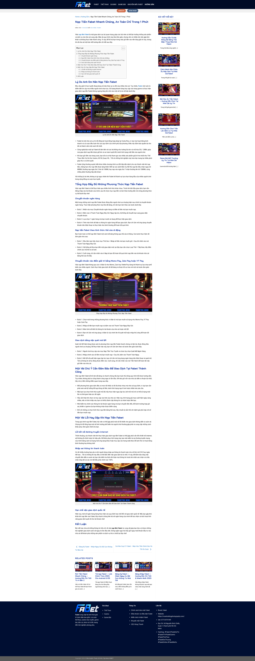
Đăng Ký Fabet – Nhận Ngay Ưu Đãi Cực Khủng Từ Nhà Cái (123, 577)
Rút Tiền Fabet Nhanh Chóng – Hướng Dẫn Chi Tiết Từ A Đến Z (83, 577)
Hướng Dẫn (149, 4)
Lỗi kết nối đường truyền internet (91, 69)
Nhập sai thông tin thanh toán (90, 71)
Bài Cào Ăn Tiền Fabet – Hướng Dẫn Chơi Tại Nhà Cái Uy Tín (169, 101)
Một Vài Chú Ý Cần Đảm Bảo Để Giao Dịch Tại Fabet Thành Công (99, 65)
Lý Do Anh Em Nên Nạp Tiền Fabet (89, 51)
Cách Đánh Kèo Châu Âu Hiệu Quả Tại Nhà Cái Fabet (169, 71)
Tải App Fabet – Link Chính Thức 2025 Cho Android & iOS (103, 576)
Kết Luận (81, 76)
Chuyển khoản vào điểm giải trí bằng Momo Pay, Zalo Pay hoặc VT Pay (103, 60)
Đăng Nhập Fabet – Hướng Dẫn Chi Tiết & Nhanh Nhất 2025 (143, 576)
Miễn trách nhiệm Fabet (139, 617)
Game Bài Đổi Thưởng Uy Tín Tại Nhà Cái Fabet (169, 160)
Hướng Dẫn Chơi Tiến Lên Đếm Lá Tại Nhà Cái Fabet (169, 130)
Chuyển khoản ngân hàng (89, 56)
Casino (113, 4)
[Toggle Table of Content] (122, 48)
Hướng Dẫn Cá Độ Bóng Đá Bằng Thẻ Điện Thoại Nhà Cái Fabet (169, 41)
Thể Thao (105, 4)
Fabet (140, 86)
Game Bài (122, 4)
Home (77, 17)
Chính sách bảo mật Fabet (140, 610)
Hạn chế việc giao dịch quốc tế (90, 74)
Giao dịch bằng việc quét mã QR (91, 62)
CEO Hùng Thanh (95, 27)
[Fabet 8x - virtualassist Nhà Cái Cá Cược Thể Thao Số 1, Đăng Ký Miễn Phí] (83, 4)
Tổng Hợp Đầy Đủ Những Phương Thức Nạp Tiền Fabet (96, 54)
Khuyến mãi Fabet (135, 4)
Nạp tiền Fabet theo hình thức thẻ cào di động (95, 58)
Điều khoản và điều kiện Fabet (141, 614)
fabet (96, 4)
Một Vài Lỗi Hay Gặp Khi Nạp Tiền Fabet (91, 67)
